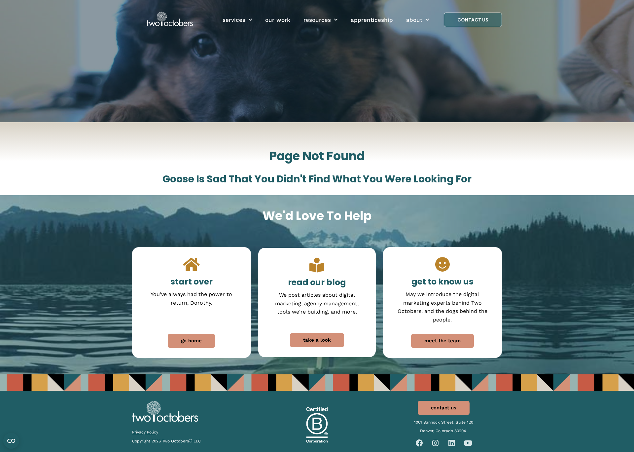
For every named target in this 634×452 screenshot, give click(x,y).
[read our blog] (316, 265)
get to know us (442, 281)
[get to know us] (442, 264)
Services (234, 20)
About (414, 20)
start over (191, 281)
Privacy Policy (145, 432)
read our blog (317, 282)
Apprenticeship (372, 20)
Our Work (277, 20)
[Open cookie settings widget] (11, 441)
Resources (317, 20)
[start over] (191, 264)
